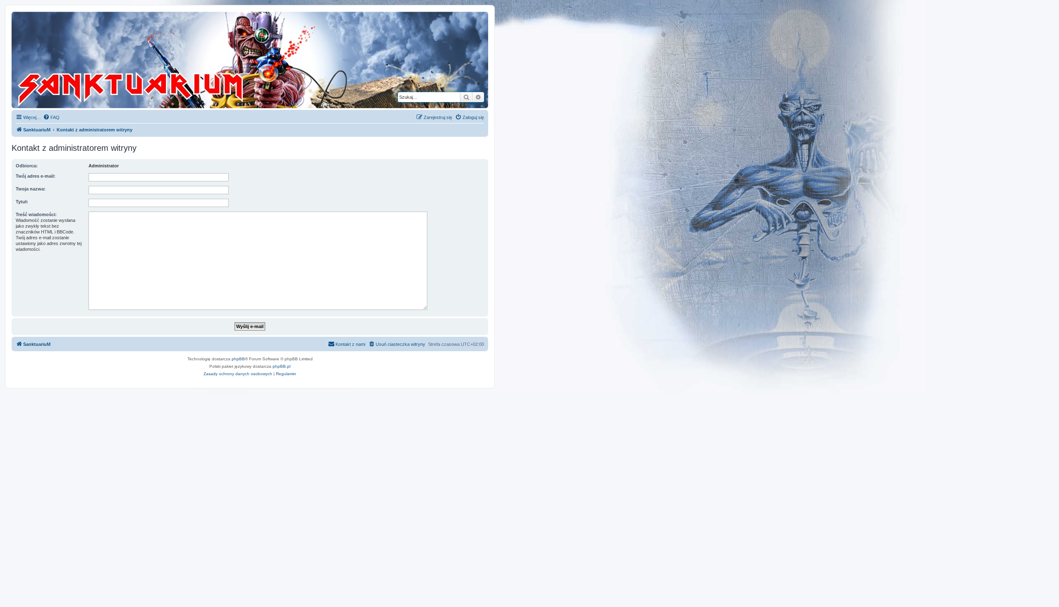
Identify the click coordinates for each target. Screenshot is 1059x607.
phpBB (238, 359)
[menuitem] (51, 117)
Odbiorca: (27, 165)
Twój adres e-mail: (35, 176)
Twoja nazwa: (31, 188)
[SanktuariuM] (169, 60)
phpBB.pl (281, 366)
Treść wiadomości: (36, 214)
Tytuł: (22, 201)
